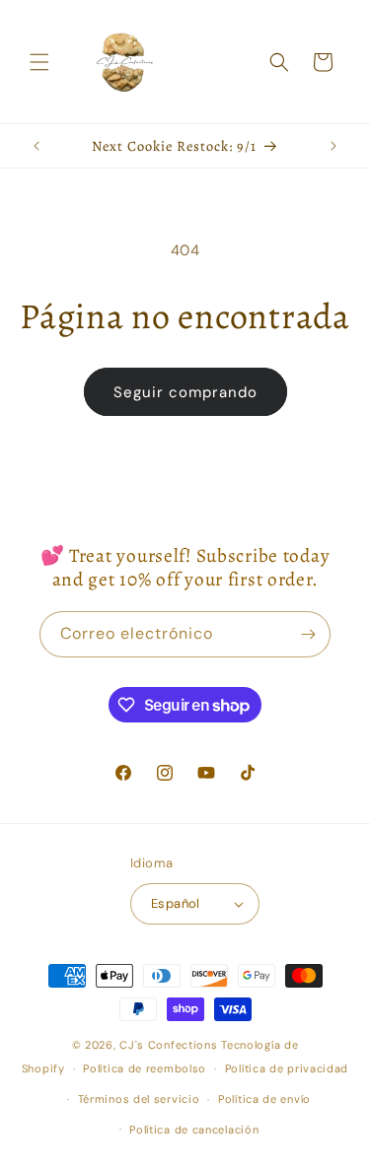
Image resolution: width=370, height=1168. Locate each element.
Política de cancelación (194, 1129)
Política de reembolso (144, 1068)
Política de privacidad (286, 1068)
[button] (39, 62)
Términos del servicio (139, 1099)
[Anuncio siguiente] (333, 146)
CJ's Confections (168, 1045)
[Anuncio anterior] (36, 146)
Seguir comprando (185, 392)
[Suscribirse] (308, 634)
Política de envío (264, 1099)
